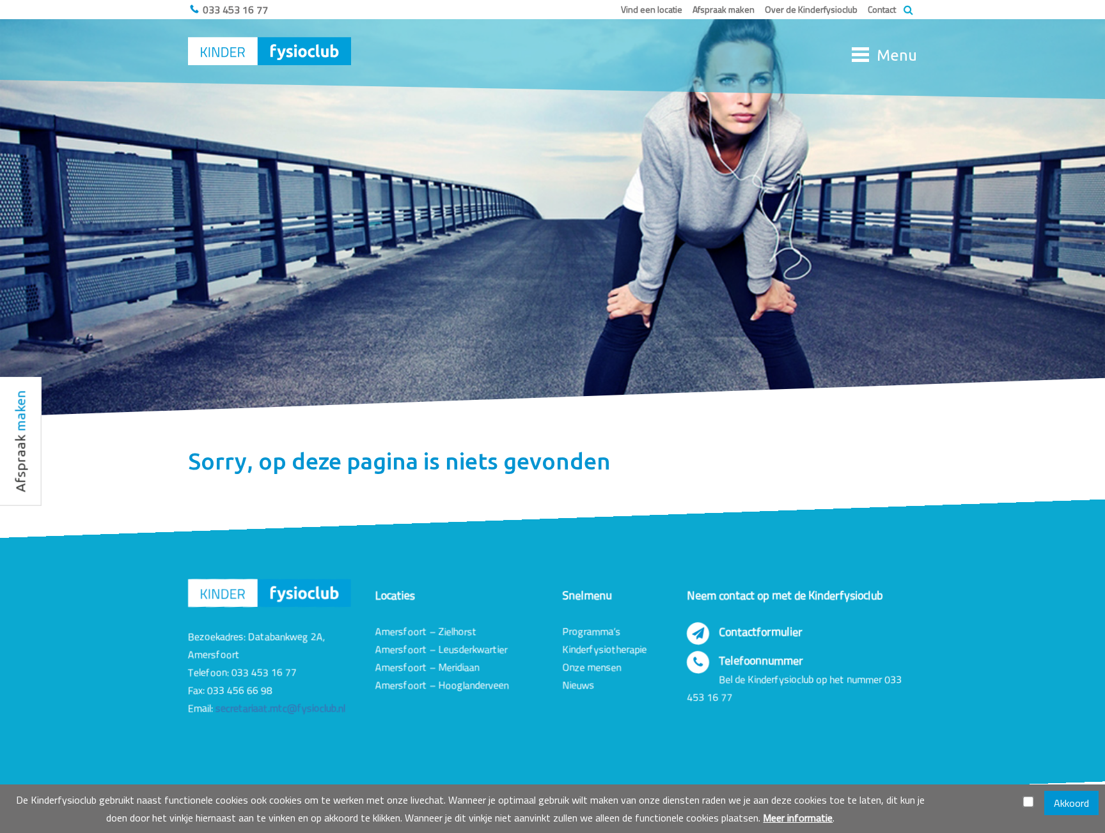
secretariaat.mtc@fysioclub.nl (280, 707)
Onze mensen (591, 667)
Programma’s (591, 631)
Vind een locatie (651, 9)
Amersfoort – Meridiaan (427, 667)
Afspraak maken (724, 9)
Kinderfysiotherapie (604, 649)
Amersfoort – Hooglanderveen (442, 684)
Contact (882, 9)
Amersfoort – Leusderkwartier (441, 649)
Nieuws (578, 684)
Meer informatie (798, 817)
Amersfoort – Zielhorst (426, 631)
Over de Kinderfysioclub (811, 9)
